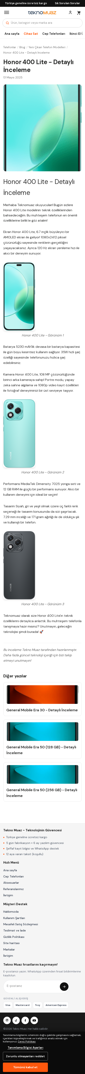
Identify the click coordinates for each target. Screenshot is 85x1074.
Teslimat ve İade (14, 930)
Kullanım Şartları (14, 918)
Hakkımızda (11, 911)
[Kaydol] (64, 986)
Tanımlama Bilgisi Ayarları (25, 1047)
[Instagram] (7, 1020)
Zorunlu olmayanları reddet (25, 1056)
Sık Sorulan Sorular (67, 3)
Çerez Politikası (27, 1041)
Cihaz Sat (31, 34)
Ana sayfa (12, 34)
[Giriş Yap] (70, 12)
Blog (22, 47)
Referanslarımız (13, 889)
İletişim (8, 895)
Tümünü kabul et (25, 1067)
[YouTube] (34, 1020)
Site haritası (11, 943)
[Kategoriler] (6, 12)
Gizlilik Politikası (13, 937)
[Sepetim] (79, 12)
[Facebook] (25, 1020)
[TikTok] (16, 1020)
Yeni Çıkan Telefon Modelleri (46, 47)
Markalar (9, 949)
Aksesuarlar (11, 882)
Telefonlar (9, 47)
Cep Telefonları (53, 34)
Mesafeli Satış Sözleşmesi (20, 924)
